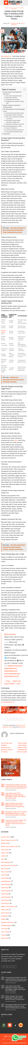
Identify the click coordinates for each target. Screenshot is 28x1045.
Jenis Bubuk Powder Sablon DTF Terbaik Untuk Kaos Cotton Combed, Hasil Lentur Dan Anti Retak (15, 822)
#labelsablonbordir (11, 676)
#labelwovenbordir (15, 666)
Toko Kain (4, 928)
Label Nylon (5, 887)
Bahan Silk (4, 843)
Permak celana (3, 331)
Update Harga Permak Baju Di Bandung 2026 (11, 106)
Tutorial (14, 9)
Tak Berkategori (18, 8)
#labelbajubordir (10, 668)
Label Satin (4, 894)
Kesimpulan (6, 134)
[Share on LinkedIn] (21, 719)
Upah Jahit (4, 938)
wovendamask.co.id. (7, 702)
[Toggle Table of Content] (23, 89)
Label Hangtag (5, 884)
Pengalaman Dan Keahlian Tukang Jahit (15, 102)
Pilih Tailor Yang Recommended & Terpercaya (15, 117)
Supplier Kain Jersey (7, 922)
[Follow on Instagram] (5, 966)
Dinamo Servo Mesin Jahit (9, 846)
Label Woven (5, 903)
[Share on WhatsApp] (6, 719)
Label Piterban (5, 890)
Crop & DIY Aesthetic (11, 128)
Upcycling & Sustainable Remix (14, 131)
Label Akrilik (5, 878)
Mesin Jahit (5, 909)
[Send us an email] (11, 966)
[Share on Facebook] (9, 719)
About (4, 1039)
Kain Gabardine (6, 862)
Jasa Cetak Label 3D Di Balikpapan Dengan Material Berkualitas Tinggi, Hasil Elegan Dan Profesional (15, 795)
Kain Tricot (4, 868)
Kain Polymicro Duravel (8, 865)
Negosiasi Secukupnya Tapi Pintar (15, 124)
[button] (26, 3)
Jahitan (3, 856)
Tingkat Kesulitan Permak (12, 99)
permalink (22, 727)
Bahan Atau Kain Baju (11, 97)
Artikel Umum (9, 8)
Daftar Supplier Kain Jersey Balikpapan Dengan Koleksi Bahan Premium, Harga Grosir (14, 805)
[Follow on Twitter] (8, 966)
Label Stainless (6, 897)
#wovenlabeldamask (12, 674)
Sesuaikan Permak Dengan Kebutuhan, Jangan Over (13, 121)
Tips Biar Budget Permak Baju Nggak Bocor (14, 110)
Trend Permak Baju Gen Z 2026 (12, 126)
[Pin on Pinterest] (18, 719)
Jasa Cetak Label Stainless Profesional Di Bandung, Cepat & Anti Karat (7, 747)
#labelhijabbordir (10, 671)
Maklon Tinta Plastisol (8, 906)
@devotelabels (10, 634)
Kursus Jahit (5, 872)
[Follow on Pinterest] (15, 966)
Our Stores (10, 1039)
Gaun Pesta (5, 849)
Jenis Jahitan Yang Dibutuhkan (14, 96)
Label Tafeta (5, 900)
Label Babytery (6, 881)
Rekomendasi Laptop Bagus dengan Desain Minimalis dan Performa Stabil (22, 747)
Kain (2, 859)
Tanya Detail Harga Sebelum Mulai (15, 113)
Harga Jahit (5, 853)
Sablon (3, 919)
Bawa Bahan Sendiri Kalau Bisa (14, 115)
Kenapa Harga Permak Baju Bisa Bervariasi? (12, 93)
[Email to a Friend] (15, 719)
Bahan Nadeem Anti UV (8, 840)
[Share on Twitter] (12, 719)
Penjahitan (4, 916)
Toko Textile (5, 932)
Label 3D (4, 875)
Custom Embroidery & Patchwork (15, 130)
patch (16, 440)
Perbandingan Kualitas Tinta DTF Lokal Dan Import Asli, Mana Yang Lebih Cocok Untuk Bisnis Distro (16, 786)
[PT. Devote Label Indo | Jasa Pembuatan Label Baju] (13, 2)
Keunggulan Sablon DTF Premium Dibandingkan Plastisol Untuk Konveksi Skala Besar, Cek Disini (16, 813)
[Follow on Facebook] (2, 966)
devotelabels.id (6, 56)
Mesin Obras (5, 913)
